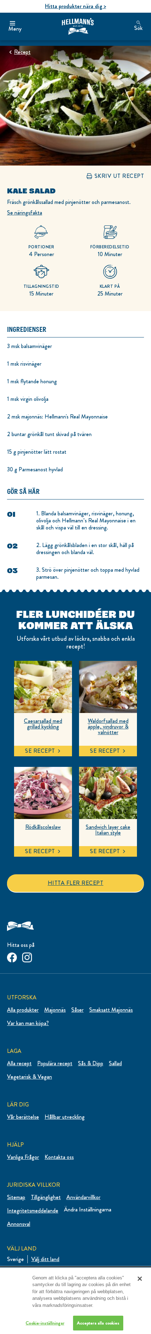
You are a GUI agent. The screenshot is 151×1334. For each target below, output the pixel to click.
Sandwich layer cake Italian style (108, 830)
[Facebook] (12, 956)
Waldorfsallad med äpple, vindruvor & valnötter (108, 726)
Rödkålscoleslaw (43, 827)
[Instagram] (27, 956)
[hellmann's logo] (78, 26)
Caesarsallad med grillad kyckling (43, 724)
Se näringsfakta (24, 213)
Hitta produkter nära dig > (75, 6)
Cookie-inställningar (45, 1323)
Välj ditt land (45, 1259)
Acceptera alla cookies (98, 1323)
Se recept (40, 751)
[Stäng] (139, 1278)
